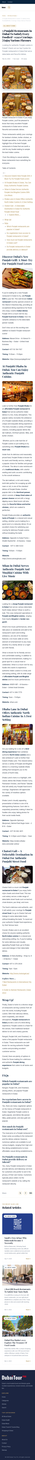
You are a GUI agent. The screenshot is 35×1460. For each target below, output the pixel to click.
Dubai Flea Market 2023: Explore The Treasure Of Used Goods (15, 1343)
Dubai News (5, 1423)
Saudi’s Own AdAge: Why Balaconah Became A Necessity (15, 1240)
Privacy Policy (6, 1446)
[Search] (9, 7)
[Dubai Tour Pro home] (4, 7)
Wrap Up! (8, 220)
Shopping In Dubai (7, 1430)
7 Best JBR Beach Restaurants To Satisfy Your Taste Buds (17, 1290)
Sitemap (4, 1450)
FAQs (6, 223)
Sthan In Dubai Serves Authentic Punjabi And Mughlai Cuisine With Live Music (17, 192)
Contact (10, 2)
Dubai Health (6, 1420)
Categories (5, 1400)
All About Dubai (12, 15)
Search (4, 1407)
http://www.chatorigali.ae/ (19, 974)
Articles (4, 1404)
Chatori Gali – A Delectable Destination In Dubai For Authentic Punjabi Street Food (17, 209)
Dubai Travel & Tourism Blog (10, 1427)
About (4, 2)
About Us (4, 1439)
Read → (28, 1258)
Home (4, 15)
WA (30, 1193)
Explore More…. (14, 215)
